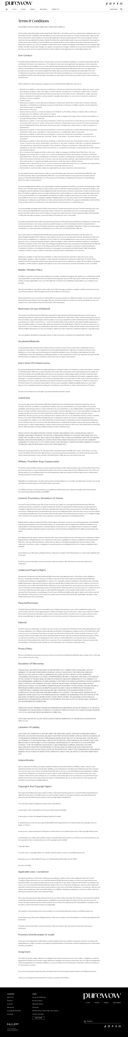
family (32, 9)
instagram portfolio (14, 1011)
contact (10, 1004)
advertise (10, 1007)
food (23, 9)
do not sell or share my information (45, 1011)
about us (55, 9)
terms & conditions (39, 997)
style (14, 9)
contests (35, 1007)
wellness (43, 9)
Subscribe (114, 9)
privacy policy (37, 1000)
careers (10, 1000)
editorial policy (37, 1004)
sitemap (10, 1014)
